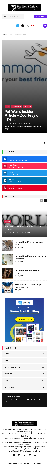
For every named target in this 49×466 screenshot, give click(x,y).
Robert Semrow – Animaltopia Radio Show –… (28, 285)
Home (4, 35)
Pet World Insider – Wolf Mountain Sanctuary (30, 257)
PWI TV (7, 222)
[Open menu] (3, 25)
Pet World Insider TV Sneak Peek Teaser (23, 228)
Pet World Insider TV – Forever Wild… (29, 243)
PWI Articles (16, 106)
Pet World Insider (13, 123)
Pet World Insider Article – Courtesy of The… (22, 115)
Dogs (8, 106)
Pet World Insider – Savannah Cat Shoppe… (30, 271)
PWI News (27, 106)
